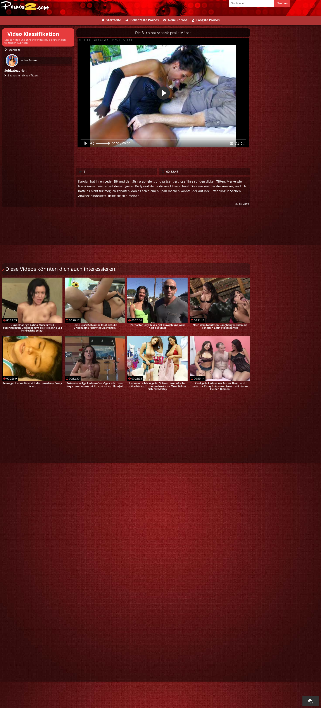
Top (310, 702)
